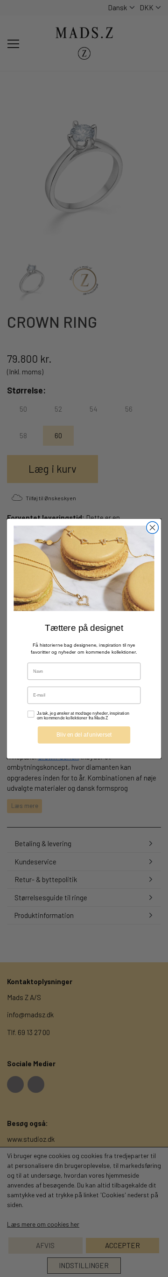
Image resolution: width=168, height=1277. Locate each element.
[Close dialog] (153, 527)
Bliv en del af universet (84, 734)
